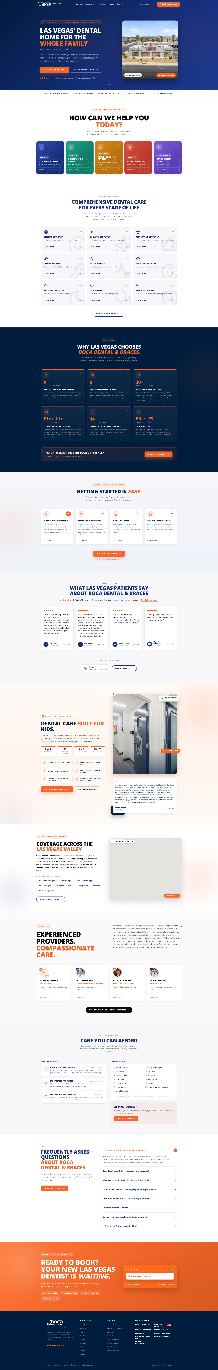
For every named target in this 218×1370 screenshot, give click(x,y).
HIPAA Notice (167, 1365)
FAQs (81, 1347)
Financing (83, 1343)
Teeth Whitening (113, 1339)
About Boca (83, 1325)
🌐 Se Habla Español (146, 4)
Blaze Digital (89, 1365)
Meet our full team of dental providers (107, 1010)
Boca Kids (101, 4)
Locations (90, 4)
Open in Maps (171, 895)
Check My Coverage (125, 1118)
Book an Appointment (54, 69)
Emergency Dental (113, 1343)
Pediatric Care (112, 1347)
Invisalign (110, 1332)
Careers (82, 1350)
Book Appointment (170, 4)
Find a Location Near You (87, 69)
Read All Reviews (124, 668)
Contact (82, 1354)
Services (79, 4)
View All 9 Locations (51, 899)
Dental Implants (112, 1336)
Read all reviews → (149, 600)
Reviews (120, 4)
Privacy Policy (156, 1365)
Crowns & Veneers (113, 1350)
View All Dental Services (109, 313)
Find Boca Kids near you (56, 789)
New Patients (84, 1336)
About (111, 4)
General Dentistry (113, 1325)
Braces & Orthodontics (115, 1328)
